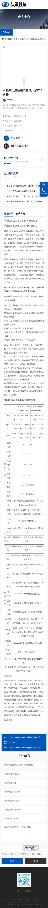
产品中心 (6, 32)
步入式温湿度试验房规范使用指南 (21, 191)
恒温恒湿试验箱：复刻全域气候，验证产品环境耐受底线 (25, 196)
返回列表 (11, 742)
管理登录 (28, 905)
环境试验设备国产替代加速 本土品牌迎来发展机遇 (25, 201)
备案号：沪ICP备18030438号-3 (28, 902)
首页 (15, 39)
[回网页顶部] (43, 184)
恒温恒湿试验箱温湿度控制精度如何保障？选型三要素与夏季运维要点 (25, 186)
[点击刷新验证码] (31, 847)
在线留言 (20, 213)
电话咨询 (44, 194)
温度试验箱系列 (36, 39)
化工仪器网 (19, 905)
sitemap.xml (37, 905)
